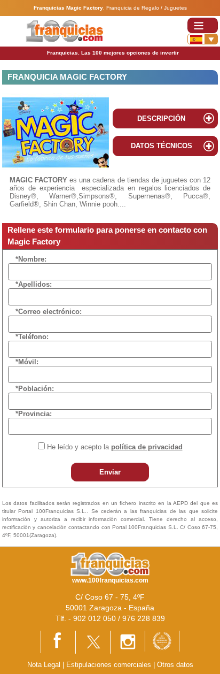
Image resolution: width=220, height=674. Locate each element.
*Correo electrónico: (48, 312)
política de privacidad (147, 447)
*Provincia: (33, 414)
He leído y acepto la (115, 447)
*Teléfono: (32, 337)
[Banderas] (202, 39)
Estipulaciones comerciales (109, 665)
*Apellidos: (33, 284)
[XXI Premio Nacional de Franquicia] (162, 641)
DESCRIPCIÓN (161, 118)
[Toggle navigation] (202, 25)
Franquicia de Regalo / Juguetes (146, 8)
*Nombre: (30, 259)
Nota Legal (43, 665)
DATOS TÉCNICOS (161, 146)
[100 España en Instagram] (128, 642)
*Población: (34, 389)
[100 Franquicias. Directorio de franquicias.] (64, 31)
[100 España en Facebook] (58, 641)
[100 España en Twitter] (93, 642)
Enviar (110, 472)
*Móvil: (26, 362)
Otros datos (175, 665)
